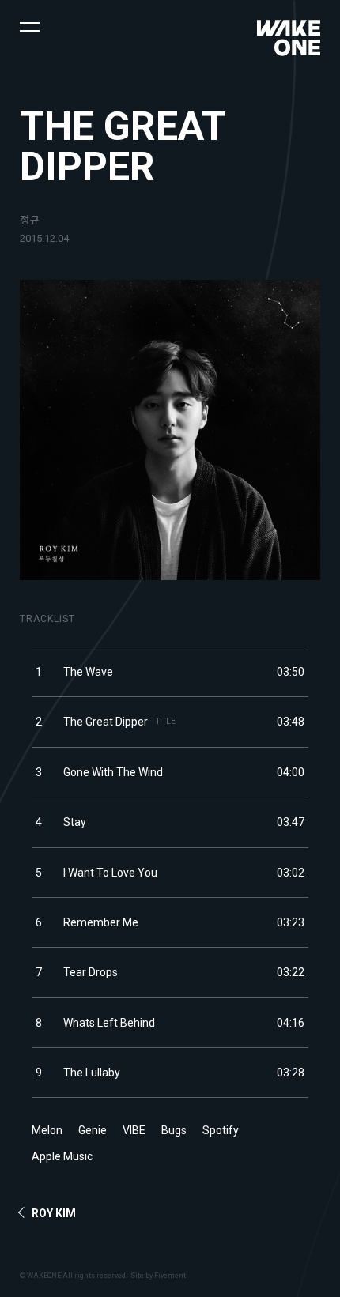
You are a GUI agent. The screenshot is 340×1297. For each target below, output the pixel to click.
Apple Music (62, 1156)
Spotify (220, 1130)
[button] (29, 26)
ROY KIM (54, 1213)
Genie (92, 1130)
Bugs (174, 1130)
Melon (47, 1130)
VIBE (134, 1130)
